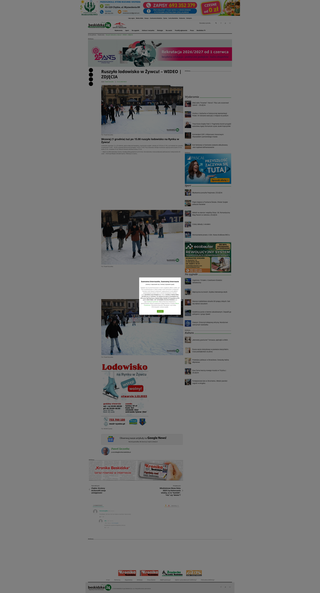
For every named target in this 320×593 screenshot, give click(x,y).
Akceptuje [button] (160, 311)
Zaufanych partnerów (152, 301)
